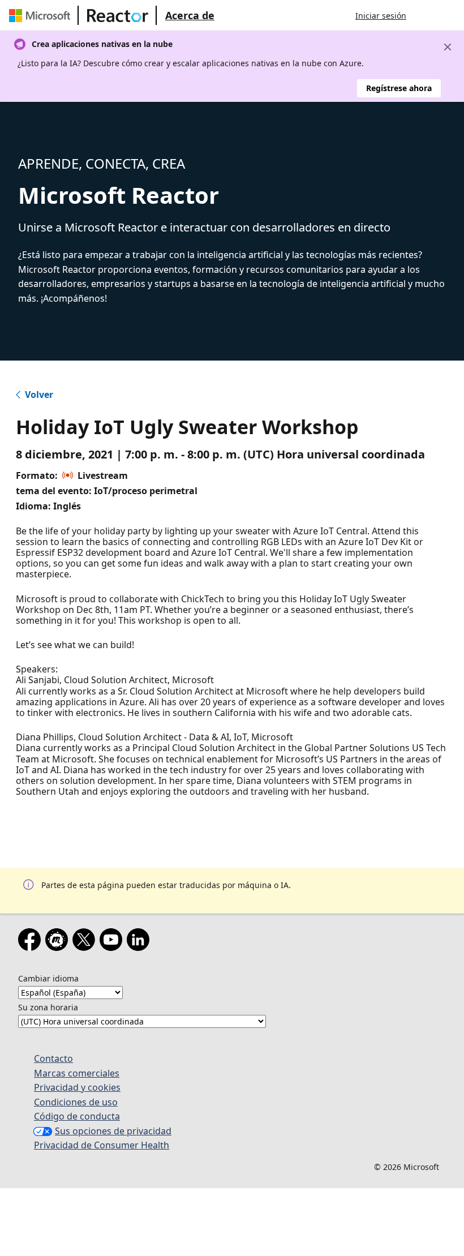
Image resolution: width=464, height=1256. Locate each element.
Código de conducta (77, 1116)
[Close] (448, 47)
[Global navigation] (426, 15)
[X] (86, 941)
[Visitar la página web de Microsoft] (42, 15)
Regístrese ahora (399, 88)
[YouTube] (113, 941)
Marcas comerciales (76, 1073)
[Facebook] (31, 941)
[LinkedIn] (140, 941)
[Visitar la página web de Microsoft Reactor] (118, 15)
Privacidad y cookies (77, 1087)
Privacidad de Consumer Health (101, 1145)
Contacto (53, 1058)
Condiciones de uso (76, 1102)
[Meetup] (58, 941)
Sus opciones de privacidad (113, 1131)
